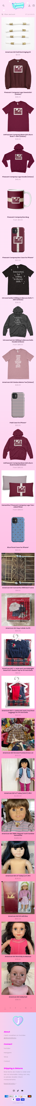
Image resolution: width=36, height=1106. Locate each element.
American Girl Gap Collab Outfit (18, 628)
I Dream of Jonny (19, 1103)
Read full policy (9, 1084)
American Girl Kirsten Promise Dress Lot (18, 753)
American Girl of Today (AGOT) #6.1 (18, 793)
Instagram (8, 1053)
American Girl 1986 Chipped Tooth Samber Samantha (18, 834)
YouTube (7, 1048)
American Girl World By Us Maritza (18, 957)
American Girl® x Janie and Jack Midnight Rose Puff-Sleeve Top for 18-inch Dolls (18, 669)
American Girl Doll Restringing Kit (18, 52)
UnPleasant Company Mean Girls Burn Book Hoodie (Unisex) (18, 464)
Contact (7, 1061)
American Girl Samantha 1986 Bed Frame (18, 588)
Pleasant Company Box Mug (18, 217)
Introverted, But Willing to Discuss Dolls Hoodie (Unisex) (18, 341)
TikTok (6, 1057)
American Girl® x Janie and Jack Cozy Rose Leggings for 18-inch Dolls (18, 711)
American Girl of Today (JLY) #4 (18, 876)
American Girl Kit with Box (18, 916)
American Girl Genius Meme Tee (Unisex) (18, 382)
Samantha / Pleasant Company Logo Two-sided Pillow (18, 506)
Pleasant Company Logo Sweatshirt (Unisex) (18, 93)
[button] (3, 6)
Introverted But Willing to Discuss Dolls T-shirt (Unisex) (18, 299)
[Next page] (31, 1008)
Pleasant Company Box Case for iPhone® (18, 258)
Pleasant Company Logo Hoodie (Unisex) (18, 177)
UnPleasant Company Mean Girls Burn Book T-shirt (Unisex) (18, 135)
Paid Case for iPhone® (18, 423)
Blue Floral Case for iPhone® (18, 547)
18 (25, 1008)
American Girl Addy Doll (18, 997)
